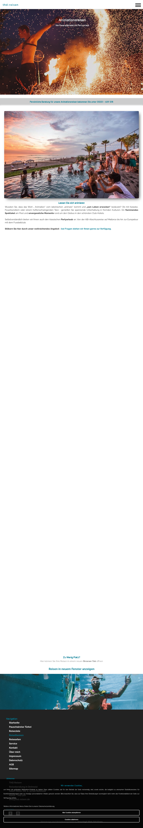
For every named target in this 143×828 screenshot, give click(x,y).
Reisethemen (16, 735)
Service (13, 743)
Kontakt (13, 747)
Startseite (14, 722)
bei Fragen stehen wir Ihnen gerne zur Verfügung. (86, 229)
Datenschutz (16, 760)
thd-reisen (10, 4)
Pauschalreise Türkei (20, 727)
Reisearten (15, 739)
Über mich (14, 752)
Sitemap (13, 768)
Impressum (15, 756)
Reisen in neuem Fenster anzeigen (71, 669)
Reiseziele (14, 731)
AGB (11, 764)
